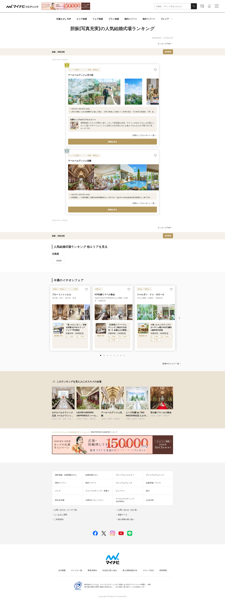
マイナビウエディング (60, 432)
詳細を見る (112, 142)
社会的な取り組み (109, 570)
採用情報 (163, 570)
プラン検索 (113, 19)
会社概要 (62, 570)
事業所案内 (92, 570)
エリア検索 (81, 19)
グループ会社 (148, 570)
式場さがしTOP (63, 19)
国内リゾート (130, 19)
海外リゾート (149, 19)
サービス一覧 (76, 570)
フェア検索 (97, 19)
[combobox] (172, 6)
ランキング (85, 432)
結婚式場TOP (74, 432)
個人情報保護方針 (130, 570)
